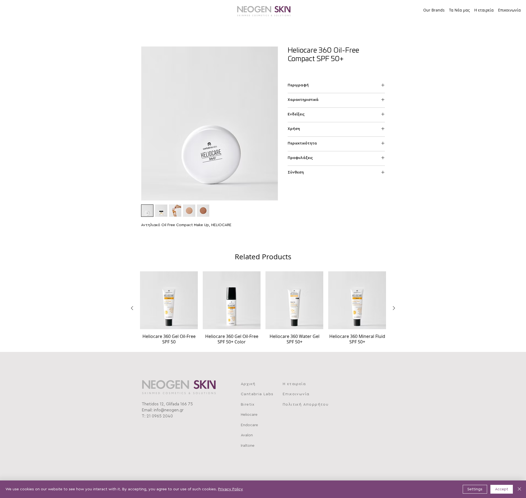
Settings (474, 489)
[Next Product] (394, 308)
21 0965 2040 (160, 416)
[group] (263, 308)
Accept (501, 489)
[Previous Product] (132, 308)
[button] (434, 7)
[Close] (519, 489)
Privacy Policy (230, 489)
